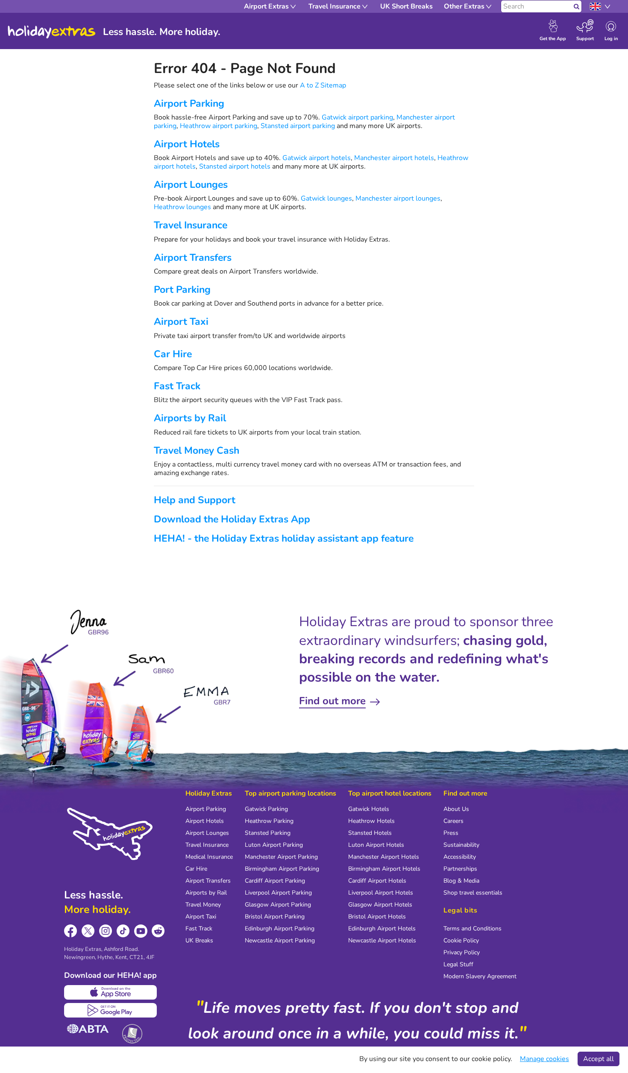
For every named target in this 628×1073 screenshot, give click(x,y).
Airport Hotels (187, 144)
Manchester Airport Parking (281, 857)
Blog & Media (461, 881)
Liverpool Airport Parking (278, 893)
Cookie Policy (461, 940)
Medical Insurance (209, 857)
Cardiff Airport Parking (275, 881)
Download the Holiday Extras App (232, 519)
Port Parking (182, 289)
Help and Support (194, 500)
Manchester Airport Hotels (383, 857)
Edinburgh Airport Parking (279, 928)
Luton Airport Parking (274, 845)
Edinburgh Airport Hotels (382, 928)
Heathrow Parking (269, 821)
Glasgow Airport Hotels (380, 905)
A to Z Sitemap (323, 85)
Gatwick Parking (266, 809)
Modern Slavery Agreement (479, 976)
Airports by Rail (190, 418)
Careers (453, 821)
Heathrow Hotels (371, 821)
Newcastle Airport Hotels (382, 940)
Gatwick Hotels (368, 809)
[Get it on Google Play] (110, 1010)
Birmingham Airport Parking (282, 869)
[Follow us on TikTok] (123, 931)
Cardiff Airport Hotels (377, 881)
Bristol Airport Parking (275, 917)
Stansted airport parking (298, 126)
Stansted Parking (268, 833)
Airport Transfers (193, 257)
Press (450, 833)
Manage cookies (544, 1059)
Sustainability (461, 845)
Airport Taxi (181, 321)
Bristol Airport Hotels (377, 917)
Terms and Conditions (472, 928)
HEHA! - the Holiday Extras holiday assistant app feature (284, 538)
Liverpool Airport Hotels (380, 893)
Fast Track (177, 386)
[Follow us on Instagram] (105, 931)
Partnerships (460, 869)
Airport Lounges (191, 184)
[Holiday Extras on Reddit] (158, 931)
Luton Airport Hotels (376, 845)
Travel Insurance (190, 225)
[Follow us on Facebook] (70, 931)
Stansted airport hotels (234, 166)
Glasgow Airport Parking (278, 905)
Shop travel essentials (472, 893)
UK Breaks (199, 940)
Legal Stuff (458, 964)
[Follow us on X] (88, 931)
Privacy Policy (461, 952)
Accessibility (459, 857)
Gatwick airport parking (357, 117)
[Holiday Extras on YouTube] (140, 931)
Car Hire (173, 354)
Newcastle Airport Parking (280, 940)
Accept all (598, 1059)
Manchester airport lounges (397, 198)
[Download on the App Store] (110, 992)
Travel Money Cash (196, 450)
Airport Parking (189, 103)
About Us (456, 809)
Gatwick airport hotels (316, 158)
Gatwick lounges (326, 198)
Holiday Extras (51, 32)
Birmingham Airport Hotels (384, 869)
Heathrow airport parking (218, 126)
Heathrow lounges (182, 207)
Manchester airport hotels (394, 158)
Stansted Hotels (370, 833)
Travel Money (203, 905)
